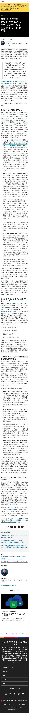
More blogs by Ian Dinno (7, 585)
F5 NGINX (6, 122)
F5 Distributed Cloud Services (9, 560)
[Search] (24, 1)
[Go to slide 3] (12, 633)
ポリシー (14, 704)
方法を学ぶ (8, 658)
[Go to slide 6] (23, 633)
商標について (7, 704)
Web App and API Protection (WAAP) (17, 562)
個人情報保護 (22, 704)
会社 (2, 15)
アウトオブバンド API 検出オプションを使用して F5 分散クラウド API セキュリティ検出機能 (15, 144)
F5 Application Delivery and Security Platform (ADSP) (13, 557)
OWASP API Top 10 (6, 311)
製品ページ (14, 509)
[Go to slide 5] (19, 633)
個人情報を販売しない (13, 709)
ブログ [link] (6, 15)
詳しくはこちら (5, 9)
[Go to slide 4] (16, 633)
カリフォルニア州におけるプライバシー (14, 707)
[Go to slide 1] (6, 633)
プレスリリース (15, 507)
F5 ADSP (5, 611)
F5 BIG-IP (23, 120)
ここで (5, 168)
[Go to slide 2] (9, 633)
